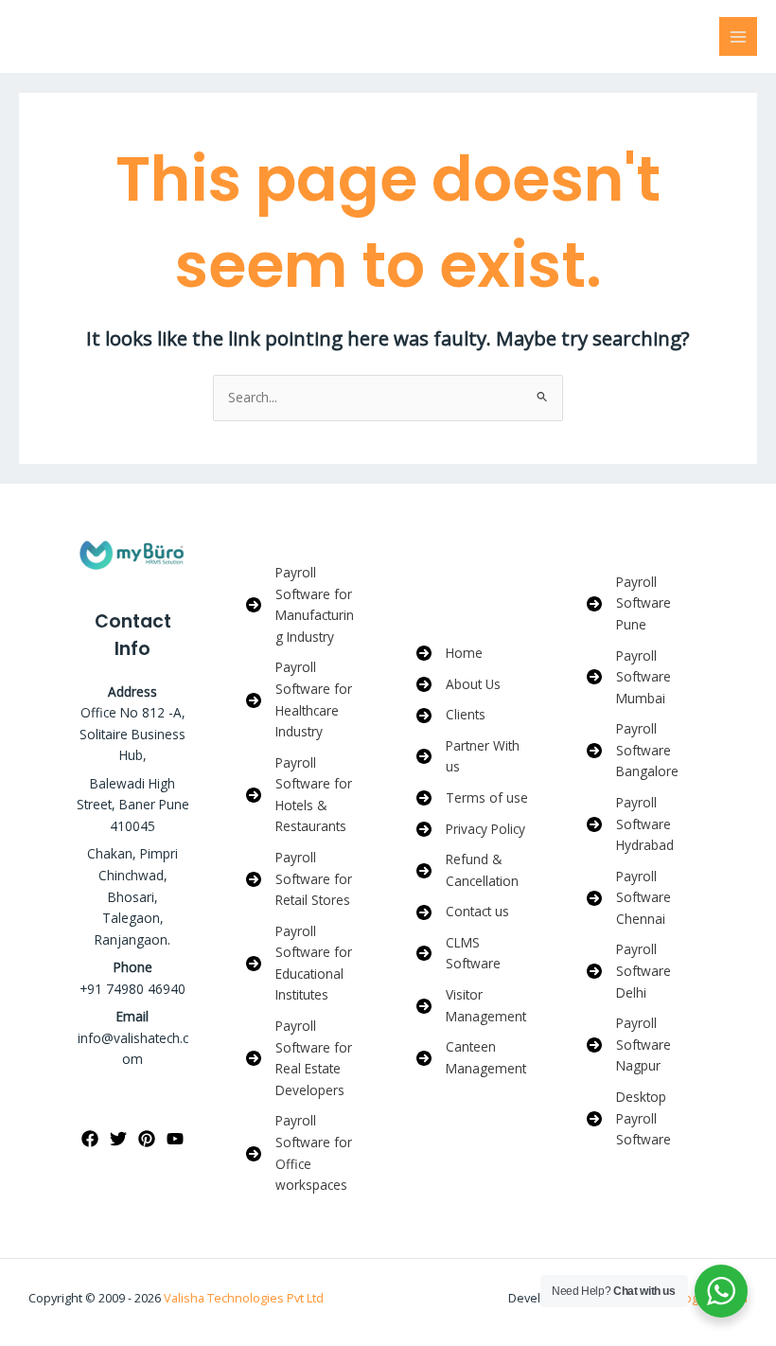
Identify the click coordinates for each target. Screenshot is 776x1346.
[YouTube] (175, 1138)
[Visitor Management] (473, 1005)
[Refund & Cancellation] (473, 870)
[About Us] (458, 685)
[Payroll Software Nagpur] (643, 1045)
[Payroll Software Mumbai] (643, 678)
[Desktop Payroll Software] (643, 1119)
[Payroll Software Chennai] (643, 898)
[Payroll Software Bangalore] (643, 750)
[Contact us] (462, 912)
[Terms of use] (472, 798)
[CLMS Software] (473, 953)
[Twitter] (118, 1138)
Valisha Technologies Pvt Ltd (244, 1297)
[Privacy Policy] (470, 830)
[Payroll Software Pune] (643, 604)
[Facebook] (89, 1138)
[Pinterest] (146, 1138)
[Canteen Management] (473, 1057)
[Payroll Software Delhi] (643, 971)
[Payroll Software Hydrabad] (643, 824)
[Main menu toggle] (738, 36)
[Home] (449, 653)
